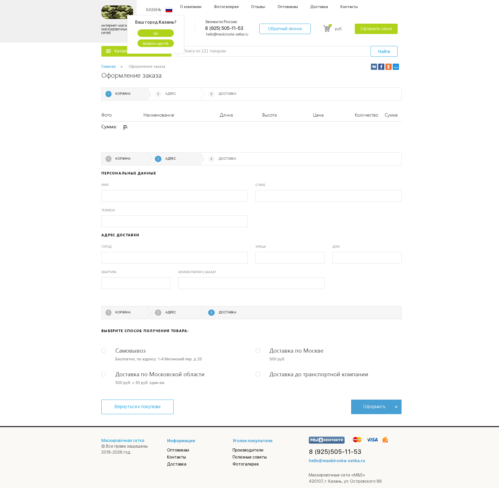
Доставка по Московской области (160, 374)
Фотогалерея (226, 6)
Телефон (108, 210)
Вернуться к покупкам (137, 406)
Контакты (349, 6)
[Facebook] (381, 67)
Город (106, 246)
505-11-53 (335, 452)
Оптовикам (288, 6)
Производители (248, 450)
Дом (336, 246)
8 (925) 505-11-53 (224, 28)
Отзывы (258, 6)
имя (104, 184)
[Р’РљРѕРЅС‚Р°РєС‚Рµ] (374, 67)
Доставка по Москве (297, 350)
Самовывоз (130, 350)
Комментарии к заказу (197, 271)
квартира (108, 271)
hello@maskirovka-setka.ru (227, 34)
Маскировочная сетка (122, 440)
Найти (384, 51)
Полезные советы (250, 457)
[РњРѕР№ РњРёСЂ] (396, 67)
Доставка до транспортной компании (319, 374)
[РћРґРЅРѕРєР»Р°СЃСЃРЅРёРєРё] (388, 67)
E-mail (260, 184)
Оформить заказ (376, 28)
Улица (260, 246)
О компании (190, 6)
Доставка (319, 6)
